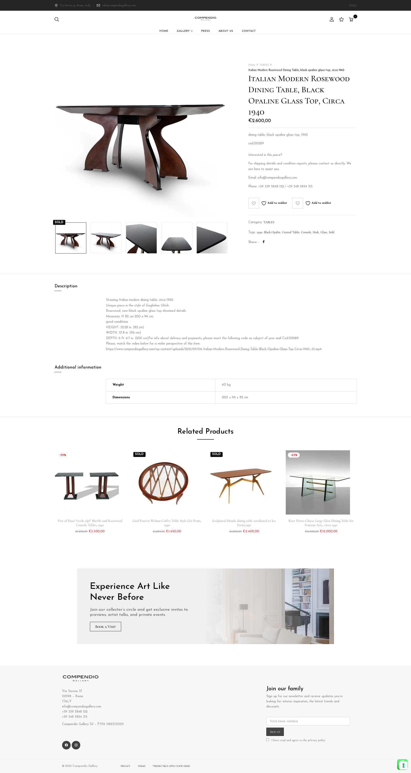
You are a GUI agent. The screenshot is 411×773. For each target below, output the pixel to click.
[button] (351, 20)
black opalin (272, 232)
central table (290, 232)
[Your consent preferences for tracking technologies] (403, 765)
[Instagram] (76, 745)
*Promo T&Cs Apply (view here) (171, 766)
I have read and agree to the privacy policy (298, 740)
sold (331, 232)
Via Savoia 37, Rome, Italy (75, 5)
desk (316, 232)
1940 (259, 232)
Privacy (125, 766)
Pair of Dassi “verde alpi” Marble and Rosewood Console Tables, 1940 (90, 523)
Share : (253, 242)
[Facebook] (264, 242)
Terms (141, 766)
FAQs (352, 5)
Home (251, 64)
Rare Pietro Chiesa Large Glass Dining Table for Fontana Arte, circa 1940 (321, 523)
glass (323, 232)
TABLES (264, 64)
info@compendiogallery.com (119, 5)
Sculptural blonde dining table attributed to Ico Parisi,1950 (244, 523)
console (306, 232)
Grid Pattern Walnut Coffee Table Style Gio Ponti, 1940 (167, 523)
